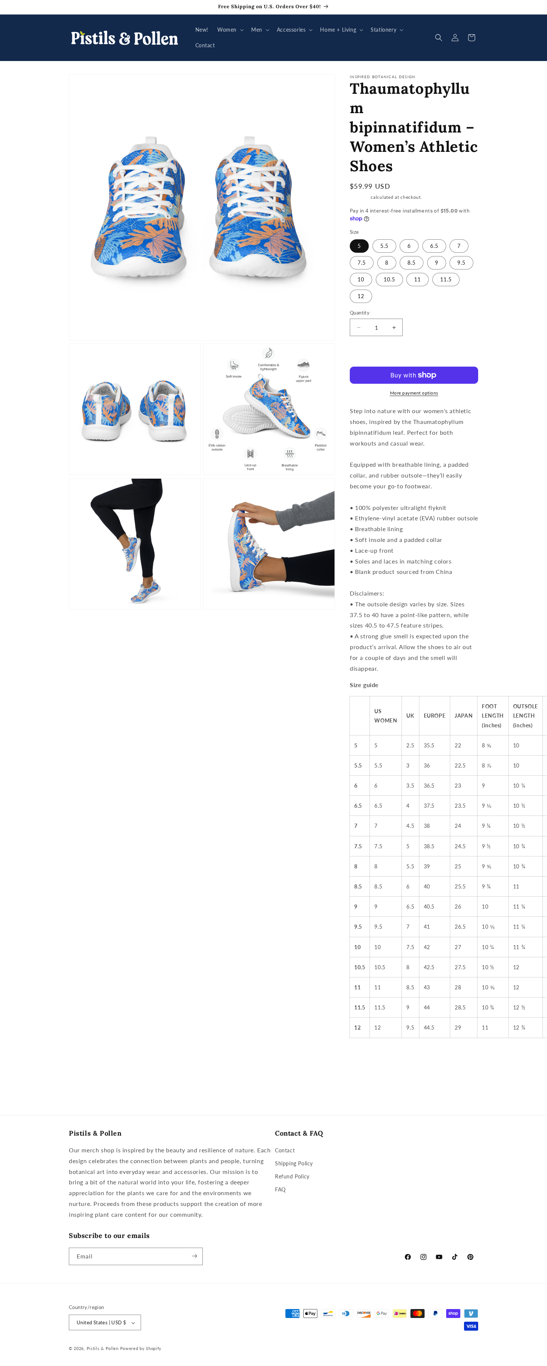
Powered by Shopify (141, 1348)
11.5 (446, 279)
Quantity (360, 313)
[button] (230, 30)
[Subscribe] (194, 1256)
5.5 (384, 246)
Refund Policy (292, 1177)
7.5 (362, 262)
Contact (285, 1150)
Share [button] (364, 1055)
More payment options (414, 393)
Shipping (360, 197)
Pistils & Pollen (103, 1348)
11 (417, 279)
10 (361, 279)
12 (361, 296)
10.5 (389, 279)
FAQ (280, 1190)
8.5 (411, 262)
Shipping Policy (294, 1163)
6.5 (434, 246)
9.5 (461, 262)
